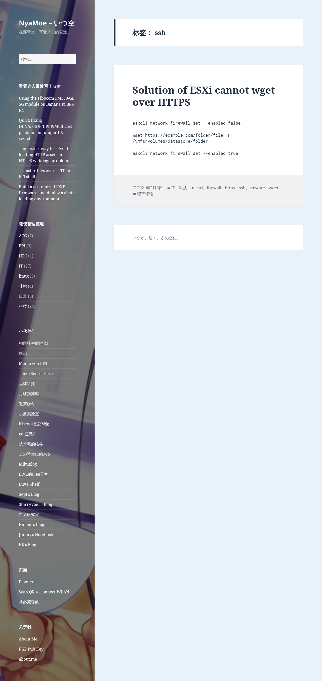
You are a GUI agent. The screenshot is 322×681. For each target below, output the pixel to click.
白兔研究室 (29, 514)
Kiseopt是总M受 (34, 424)
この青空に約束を (35, 454)
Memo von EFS (33, 363)
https (230, 188)
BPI (22, 246)
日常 (23, 296)
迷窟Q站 (26, 403)
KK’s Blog (27, 544)
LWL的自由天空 (33, 474)
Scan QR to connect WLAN (44, 592)
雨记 (23, 353)
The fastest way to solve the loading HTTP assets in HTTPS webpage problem (45, 154)
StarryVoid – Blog (35, 504)
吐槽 (23, 286)
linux (24, 276)
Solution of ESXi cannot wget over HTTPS (204, 95)
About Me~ (29, 639)
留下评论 (145, 194)
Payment (27, 582)
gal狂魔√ (27, 434)
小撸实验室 (29, 414)
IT (21, 266)
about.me (28, 659)
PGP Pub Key (31, 649)
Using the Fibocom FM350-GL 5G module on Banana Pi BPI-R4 (46, 104)
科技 (23, 306)
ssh (242, 188)
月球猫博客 (29, 393)
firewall (214, 188)
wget (273, 188)
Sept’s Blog (29, 494)
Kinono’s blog (31, 524)
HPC (23, 256)
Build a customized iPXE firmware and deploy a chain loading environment (47, 193)
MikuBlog (28, 464)
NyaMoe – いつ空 (47, 22)
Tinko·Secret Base (36, 373)
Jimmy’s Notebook (36, 534)
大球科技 (27, 383)
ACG (23, 236)
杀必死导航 (29, 602)
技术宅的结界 (31, 444)
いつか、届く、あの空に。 (157, 238)
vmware (257, 188)
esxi (199, 188)
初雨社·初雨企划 (33, 343)
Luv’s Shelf (29, 484)
